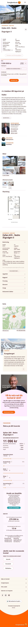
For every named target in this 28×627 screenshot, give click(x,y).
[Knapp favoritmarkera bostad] (25, 29)
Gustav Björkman (15, 124)
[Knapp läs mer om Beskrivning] (24, 242)
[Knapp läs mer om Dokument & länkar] (24, 291)
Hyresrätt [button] (8, 559)
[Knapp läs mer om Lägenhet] (24, 274)
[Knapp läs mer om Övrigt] (24, 288)
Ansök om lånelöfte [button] (14, 508)
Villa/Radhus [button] (8, 568)
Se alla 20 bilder (6, 175)
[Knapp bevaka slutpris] (25, 63)
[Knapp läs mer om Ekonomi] (24, 284)
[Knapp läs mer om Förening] (24, 281)
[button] (25, 2)
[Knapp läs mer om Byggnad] (24, 277)
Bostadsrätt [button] (8, 563)
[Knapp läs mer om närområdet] (23, 369)
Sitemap (13, 607)
